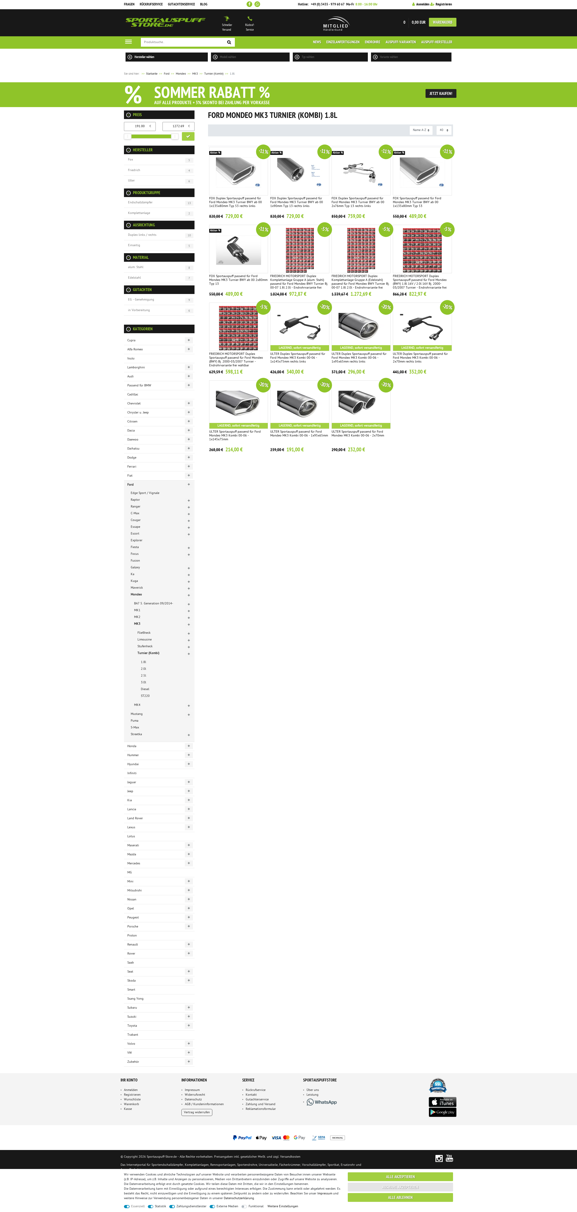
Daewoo (132, 440)
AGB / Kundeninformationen (204, 1104)
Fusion (135, 561)
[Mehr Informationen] (288, 1137)
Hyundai (133, 764)
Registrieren (132, 1095)
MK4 (137, 705)
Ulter (131, 181)
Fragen (129, 4)
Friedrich (134, 170)
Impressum (192, 1090)
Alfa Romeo (135, 349)
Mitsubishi (134, 890)
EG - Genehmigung (141, 300)
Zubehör (133, 1062)
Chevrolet (134, 404)
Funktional (256, 1206)
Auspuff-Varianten (401, 42)
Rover (131, 954)
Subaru (132, 1008)
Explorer (136, 540)
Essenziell (138, 1206)
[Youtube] (449, 1158)
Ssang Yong (135, 999)
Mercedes (133, 863)
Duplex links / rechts (142, 235)
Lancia (131, 809)
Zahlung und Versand (260, 1104)
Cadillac (132, 395)
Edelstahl (134, 278)
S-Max (135, 727)
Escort (135, 534)
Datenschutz (193, 1099)
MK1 (137, 610)
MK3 (195, 74)
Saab (130, 963)
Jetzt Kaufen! (441, 93)
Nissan (131, 900)
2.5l (143, 676)
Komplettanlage (139, 213)
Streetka (136, 734)
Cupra (131, 340)
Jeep (130, 791)
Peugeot (133, 918)
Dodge (131, 458)
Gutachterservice (257, 1099)
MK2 (137, 617)
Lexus (131, 827)
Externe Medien (227, 1206)
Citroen (132, 422)
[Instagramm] (439, 1158)
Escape (135, 527)
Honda (131, 746)
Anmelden (131, 1090)
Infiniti (132, 773)
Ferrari (131, 467)
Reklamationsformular (261, 1109)
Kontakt (251, 1095)
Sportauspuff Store (165, 23)
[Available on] (442, 1101)
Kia (129, 800)
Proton (132, 936)
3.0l (143, 682)
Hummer (133, 755)
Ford (166, 74)
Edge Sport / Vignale (145, 493)
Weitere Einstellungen (283, 1206)
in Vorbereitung (139, 310)
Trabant (132, 1035)
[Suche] (229, 42)
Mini (130, 881)
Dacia (131, 431)
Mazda (131, 854)
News (317, 42)
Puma (134, 721)
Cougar (136, 520)
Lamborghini (136, 367)
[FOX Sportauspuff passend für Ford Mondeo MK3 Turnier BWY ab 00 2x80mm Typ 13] (238, 249)
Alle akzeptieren (400, 1177)
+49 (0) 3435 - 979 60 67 (328, 4)
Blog (203, 4)
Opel (130, 909)
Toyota (132, 1026)
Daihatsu (133, 449)
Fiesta (135, 547)
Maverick (137, 588)
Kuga (134, 581)
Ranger (135, 507)
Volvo (131, 1044)
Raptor (135, 500)
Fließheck (144, 633)
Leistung (312, 1095)
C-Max (135, 513)
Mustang (137, 714)
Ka (132, 574)
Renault (132, 945)
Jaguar (131, 782)
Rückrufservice (151, 4)
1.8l (143, 662)
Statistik (160, 1206)
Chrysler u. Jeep (138, 413)
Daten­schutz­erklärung (239, 1198)
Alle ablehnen (400, 1198)
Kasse (128, 1109)
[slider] (127, 136)
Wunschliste (132, 1099)
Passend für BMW (139, 385)
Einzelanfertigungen (342, 42)
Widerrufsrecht (195, 1095)
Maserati (133, 845)
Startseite (149, 74)
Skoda (131, 981)
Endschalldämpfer (140, 202)
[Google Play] (442, 1112)
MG (129, 872)
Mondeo (181, 74)
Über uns (313, 1090)
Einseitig (134, 245)
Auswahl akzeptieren (400, 1187)
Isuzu (131, 358)
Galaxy (135, 567)
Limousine (144, 640)
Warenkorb (442, 22)
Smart (131, 990)
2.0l (143, 669)
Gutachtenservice (181, 4)
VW (129, 1053)
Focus (135, 554)
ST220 (145, 696)
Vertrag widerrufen (197, 1112)
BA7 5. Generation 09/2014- (153, 603)
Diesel (145, 689)
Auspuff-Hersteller (436, 42)
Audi (130, 376)
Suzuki (131, 1017)
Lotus (131, 836)
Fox (130, 160)
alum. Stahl (135, 267)
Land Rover (135, 818)
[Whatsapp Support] (257, 4)
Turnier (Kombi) (214, 74)
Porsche (132, 927)
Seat (130, 972)
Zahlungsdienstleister (191, 1206)
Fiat (130, 476)
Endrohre (372, 42)
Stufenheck (145, 646)
